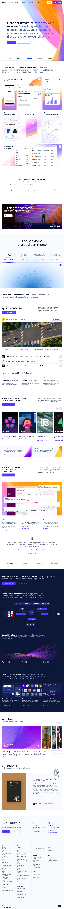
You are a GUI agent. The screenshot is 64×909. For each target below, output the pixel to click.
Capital (3, 851)
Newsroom (50, 847)
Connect (4, 857)
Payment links (5, 875)
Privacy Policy (44, 192)
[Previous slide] (57, 723)
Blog (33, 861)
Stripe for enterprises (9, 312)
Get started (11, 42)
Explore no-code (6, 705)
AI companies (20, 865)
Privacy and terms (36, 867)
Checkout (4, 854)
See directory (25, 705)
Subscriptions (5, 884)
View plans (45, 387)
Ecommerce (20, 851)
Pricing (37, 2)
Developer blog (20, 897)
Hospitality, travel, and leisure (22, 872)
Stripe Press (50, 848)
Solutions (16, 2)
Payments (4, 878)
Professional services (22, 878)
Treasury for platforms (7, 890)
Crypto (3, 859)
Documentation (21, 888)
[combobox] (61, 265)
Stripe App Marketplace (37, 847)
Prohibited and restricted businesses (38, 869)
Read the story (31, 553)
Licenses (34, 871)
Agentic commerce (21, 848)
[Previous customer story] (57, 408)
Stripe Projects (20, 896)
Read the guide (5, 530)
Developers (23, 2)
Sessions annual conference (36, 865)
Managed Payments (6, 874)
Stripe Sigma (5, 883)
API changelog (20, 893)
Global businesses (21, 856)
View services (5, 387)
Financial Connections (7, 865)
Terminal (4, 887)
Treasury (4, 889)
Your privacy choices (37, 876)
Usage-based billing (6, 892)
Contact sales (57, 2)
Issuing (3, 871)
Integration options (52, 832)
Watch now (7, 215)
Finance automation (22, 854)
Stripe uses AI (32, 192)
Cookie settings (36, 874)
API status (19, 891)
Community (35, 863)
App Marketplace (20, 613)
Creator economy (21, 866)
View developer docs (8, 583)
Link (3, 872)
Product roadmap (36, 857)
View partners (25, 387)
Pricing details (35, 831)
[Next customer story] (60, 408)
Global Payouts (5, 866)
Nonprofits (19, 877)
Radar (3, 880)
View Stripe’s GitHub (22, 583)
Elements (4, 863)
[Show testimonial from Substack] (39, 563)
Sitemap (34, 873)
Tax (3, 886)
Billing (3, 850)
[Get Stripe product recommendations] (55, 190)
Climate (4, 856)
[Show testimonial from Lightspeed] (54, 563)
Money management (22, 860)
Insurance (19, 874)
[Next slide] (60, 723)
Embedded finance (21, 853)
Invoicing (4, 869)
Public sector (20, 879)
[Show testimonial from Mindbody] (9, 563)
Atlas (3, 847)
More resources (36, 877)
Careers (49, 845)
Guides (34, 858)
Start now (6, 831)
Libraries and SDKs (21, 894)
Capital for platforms (7, 853)
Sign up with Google (24, 42)
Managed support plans (53, 859)
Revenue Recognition (7, 881)
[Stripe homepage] (4, 2)
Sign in (49, 867)
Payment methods (6, 877)
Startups (19, 847)
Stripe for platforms (8, 475)
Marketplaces (20, 859)
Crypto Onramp (5, 860)
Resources (31, 2)
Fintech (19, 868)
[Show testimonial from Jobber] (24, 563)
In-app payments (21, 857)
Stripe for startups (8, 404)
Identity (4, 868)
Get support (50, 857)
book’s (49, 790)
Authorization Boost (7, 848)
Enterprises (20, 845)
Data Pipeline (5, 862)
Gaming (19, 869)
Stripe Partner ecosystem (38, 848)
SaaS (18, 863)
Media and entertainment (23, 875)
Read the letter (56, 752)
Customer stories (36, 860)
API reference (20, 890)
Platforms (19, 862)
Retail (18, 881)
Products (10, 2)
